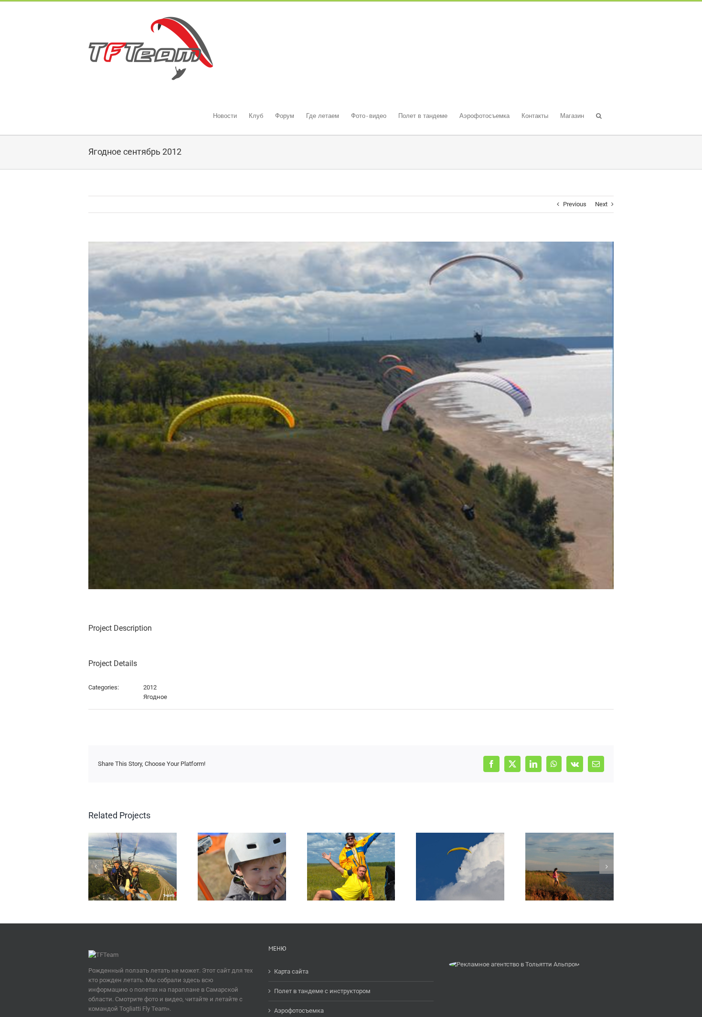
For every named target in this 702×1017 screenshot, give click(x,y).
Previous (574, 204)
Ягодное (155, 696)
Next (601, 204)
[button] (599, 115)
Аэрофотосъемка (299, 1010)
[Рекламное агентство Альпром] (514, 964)
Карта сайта (291, 971)
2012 (150, 687)
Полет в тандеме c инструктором (322, 991)
